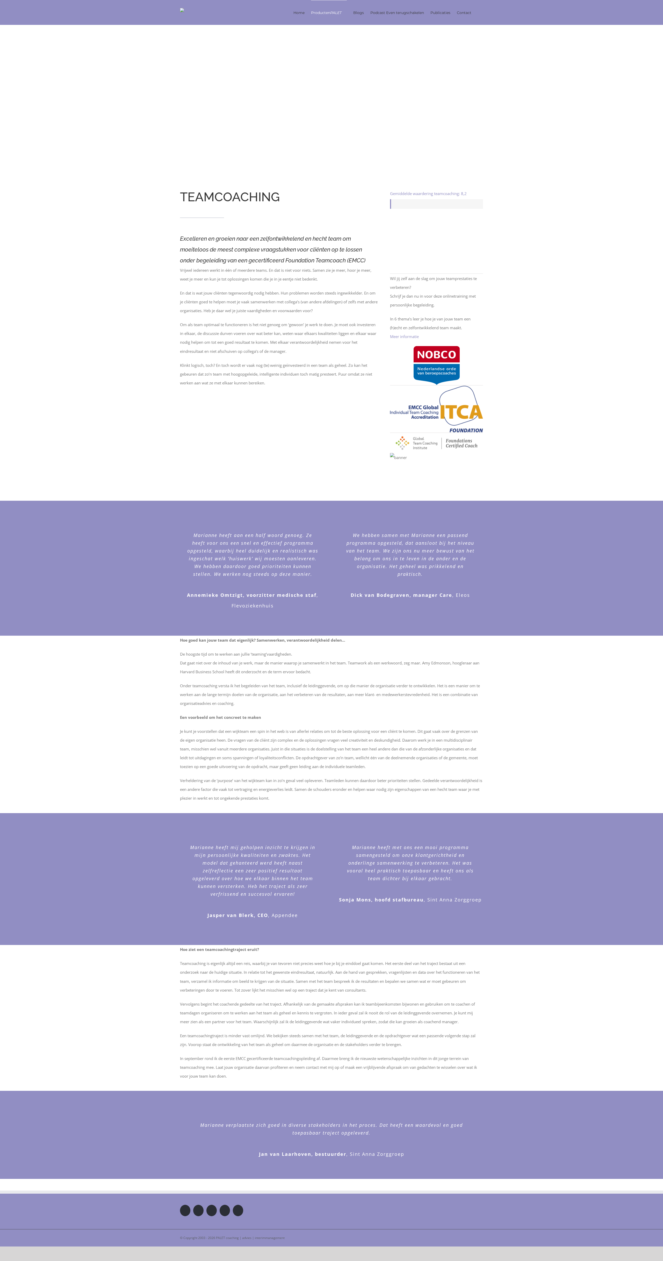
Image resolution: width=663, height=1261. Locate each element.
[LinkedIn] (225, 1210)
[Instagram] (211, 1210)
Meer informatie (404, 336)
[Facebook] (185, 1210)
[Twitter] (198, 1210)
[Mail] (238, 1210)
